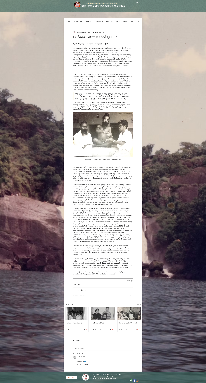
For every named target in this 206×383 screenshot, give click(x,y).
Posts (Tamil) (109, 21)
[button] (139, 21)
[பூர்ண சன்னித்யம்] (103, 313)
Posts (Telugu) (99, 21)
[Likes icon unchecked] (78, 364)
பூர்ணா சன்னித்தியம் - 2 (74, 323)
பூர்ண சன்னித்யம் (98, 323)
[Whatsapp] (131, 380)
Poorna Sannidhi (77, 21)
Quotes (118, 21)
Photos (125, 21)
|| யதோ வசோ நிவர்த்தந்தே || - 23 (128, 324)
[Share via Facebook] (74, 290)
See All (139, 304)
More (131, 21)
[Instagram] (137, 380)
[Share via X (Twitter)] (78, 290)
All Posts (67, 21)
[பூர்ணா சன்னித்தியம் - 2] (77, 313)
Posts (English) (88, 21)
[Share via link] (86, 290)
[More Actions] (132, 357)
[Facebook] (134, 380)
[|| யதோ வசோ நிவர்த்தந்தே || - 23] (129, 313)
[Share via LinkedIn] (82, 290)
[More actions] (132, 32)
